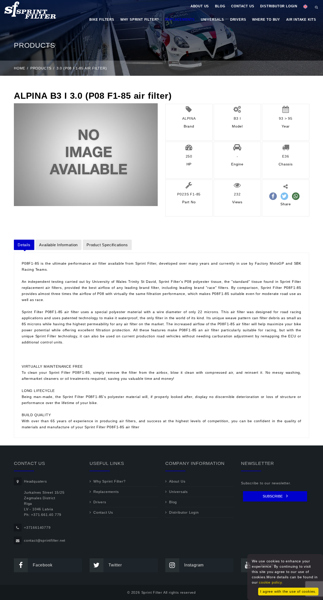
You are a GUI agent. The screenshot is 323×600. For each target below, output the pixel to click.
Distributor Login (278, 6)
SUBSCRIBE (273, 496)
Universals (212, 19)
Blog (220, 6)
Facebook (42, 565)
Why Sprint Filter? (139, 19)
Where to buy (266, 19)
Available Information (58, 245)
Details (24, 245)
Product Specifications (107, 245)
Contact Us (242, 6)
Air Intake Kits (301, 19)
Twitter (115, 565)
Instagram (194, 565)
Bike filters (101, 19)
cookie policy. (271, 582)
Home (19, 68)
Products (40, 68)
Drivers (238, 19)
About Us (200, 6)
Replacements (180, 19)
